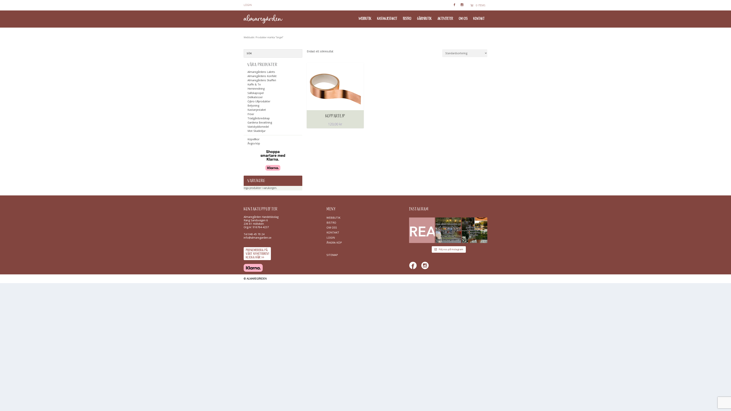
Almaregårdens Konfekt (262, 76)
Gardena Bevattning (259, 122)
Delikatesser (255, 97)
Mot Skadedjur (256, 131)
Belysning (253, 105)
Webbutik (365, 19)
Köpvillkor (253, 139)
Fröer (250, 114)
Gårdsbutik (424, 19)
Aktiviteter (445, 19)
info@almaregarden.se (257, 237)
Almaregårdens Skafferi (261, 80)
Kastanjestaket (387, 19)
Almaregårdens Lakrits (261, 72)
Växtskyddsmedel (258, 126)
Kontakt (478, 19)
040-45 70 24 (256, 234)
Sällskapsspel (255, 93)
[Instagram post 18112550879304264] (474, 230)
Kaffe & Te (254, 84)
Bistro (407, 19)
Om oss (463, 19)
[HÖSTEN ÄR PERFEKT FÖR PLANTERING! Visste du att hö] (422, 230)
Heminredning (256, 88)
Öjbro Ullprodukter (258, 101)
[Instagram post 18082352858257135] (448, 230)
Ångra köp (253, 143)
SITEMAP (332, 255)
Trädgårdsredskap (258, 118)
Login (248, 5)
